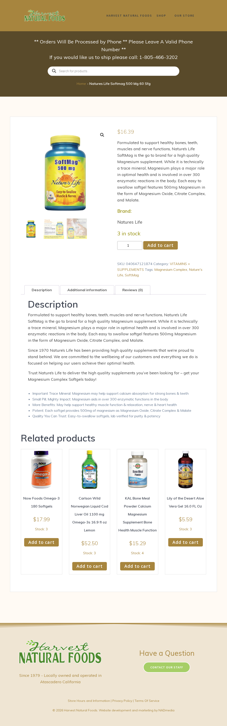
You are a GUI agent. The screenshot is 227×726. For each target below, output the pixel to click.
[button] (102, 135)
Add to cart (160, 245)
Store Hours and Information (89, 701)
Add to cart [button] (41, 542)
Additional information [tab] (87, 290)
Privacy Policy (122, 701)
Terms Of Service (147, 701)
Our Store (184, 16)
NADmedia (166, 710)
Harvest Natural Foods (129, 16)
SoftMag (132, 275)
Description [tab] (42, 290)
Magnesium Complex (170, 269)
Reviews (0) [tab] (132, 290)
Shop (161, 16)
